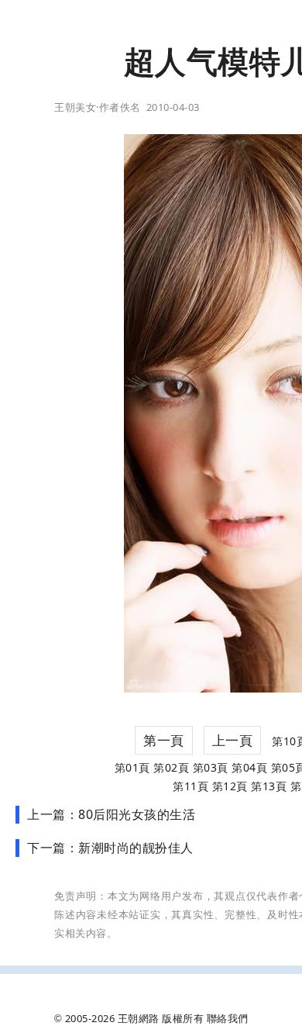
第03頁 (210, 767)
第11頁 (190, 786)
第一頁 (163, 740)
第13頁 (269, 786)
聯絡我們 (228, 1018)
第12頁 (230, 786)
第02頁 (171, 767)
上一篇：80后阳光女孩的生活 (111, 814)
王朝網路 (139, 1018)
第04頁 (249, 767)
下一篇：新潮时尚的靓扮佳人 (110, 847)
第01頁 (132, 767)
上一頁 (232, 740)
